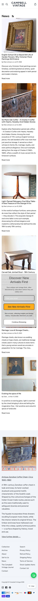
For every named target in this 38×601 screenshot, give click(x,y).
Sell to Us (5, 557)
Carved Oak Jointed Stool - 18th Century (18, 272)
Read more (6, 78)
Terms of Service (26, 561)
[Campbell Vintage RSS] (13, 16)
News (4, 561)
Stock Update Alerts (27, 565)
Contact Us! (24, 568)
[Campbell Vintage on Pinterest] (10, 587)
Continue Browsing (19, 322)
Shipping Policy (25, 557)
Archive (4, 550)
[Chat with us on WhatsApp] (34, 575)
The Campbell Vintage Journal (8, 566)
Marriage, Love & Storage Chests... (15, 330)
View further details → (11, 537)
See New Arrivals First (19, 307)
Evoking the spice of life (11, 394)
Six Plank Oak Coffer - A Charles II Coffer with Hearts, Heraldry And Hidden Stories (18, 121)
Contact (5, 571)
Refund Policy (25, 554)
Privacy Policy (25, 550)
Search (22, 547)
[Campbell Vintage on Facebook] (6, 587)
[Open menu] (3, 4)
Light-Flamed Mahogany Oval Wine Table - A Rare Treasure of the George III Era (19, 202)
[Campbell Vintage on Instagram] (3, 587)
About (4, 554)
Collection (6, 547)
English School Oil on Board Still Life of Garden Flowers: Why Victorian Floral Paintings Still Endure (17, 57)
